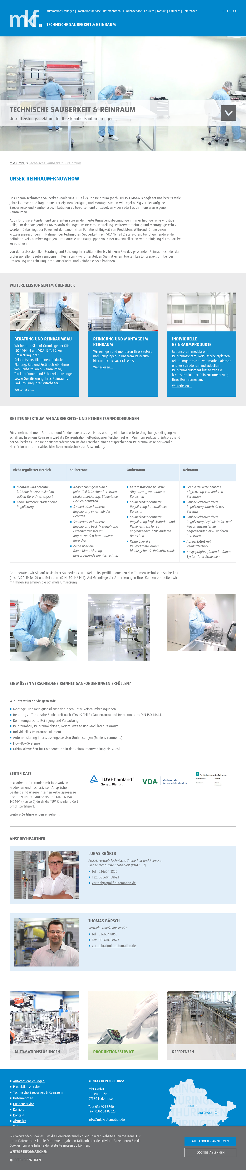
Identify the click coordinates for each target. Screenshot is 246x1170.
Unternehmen (112, 11)
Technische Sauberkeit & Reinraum (81, 25)
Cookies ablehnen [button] (210, 1152)
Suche (234, 11)
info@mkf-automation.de (106, 1119)
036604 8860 (104, 1106)
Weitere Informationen (28, 1151)
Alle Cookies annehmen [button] (210, 1141)
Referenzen (190, 11)
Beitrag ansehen (228, 113)
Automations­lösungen (60, 11)
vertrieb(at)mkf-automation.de (114, 883)
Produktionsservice (89, 11)
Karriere (149, 11)
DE (223, 11)
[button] (78, 1160)
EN (228, 11)
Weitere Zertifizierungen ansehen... (35, 814)
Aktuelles (174, 11)
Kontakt (161, 11)
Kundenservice (132, 11)
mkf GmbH (26, 18)
